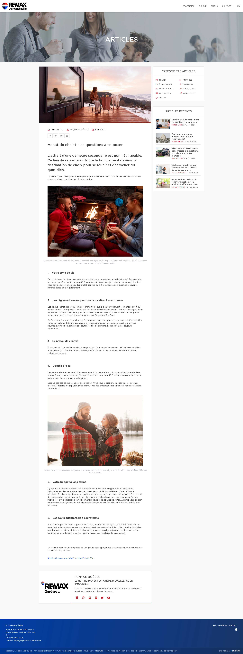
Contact (226, 6)
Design (162, 98)
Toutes (162, 80)
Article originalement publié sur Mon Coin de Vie (71, 558)
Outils (214, 6)
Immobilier (56, 130)
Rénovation (188, 89)
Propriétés (188, 6)
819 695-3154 (16, 638)
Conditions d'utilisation (141, 651)
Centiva (235, 651)
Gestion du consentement (165, 651)
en (238, 6)
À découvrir (165, 84)
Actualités (164, 93)
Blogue (202, 6)
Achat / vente (166, 89)
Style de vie (188, 93)
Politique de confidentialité (117, 651)
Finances (187, 80)
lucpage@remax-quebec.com (27, 641)
